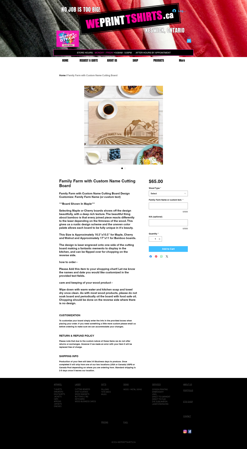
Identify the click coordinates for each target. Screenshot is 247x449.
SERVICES (156, 384)
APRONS (57, 401)
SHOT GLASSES (81, 392)
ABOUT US (187, 384)
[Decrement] (151, 238)
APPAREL (58, 384)
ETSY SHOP (188, 402)
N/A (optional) (155, 217)
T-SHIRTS (58, 389)
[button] (189, 40)
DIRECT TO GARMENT (161, 397)
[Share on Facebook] (150, 256)
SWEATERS (58, 392)
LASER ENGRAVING (160, 404)
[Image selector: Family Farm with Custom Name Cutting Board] (122, 168)
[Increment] (160, 238)
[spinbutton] (155, 238)
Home (62, 75)
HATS (56, 399)
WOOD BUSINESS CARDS (85, 401)
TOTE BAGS (106, 392)
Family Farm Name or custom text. (166, 200)
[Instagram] (185, 431)
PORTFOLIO (188, 390)
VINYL (154, 394)
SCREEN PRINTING (160, 389)
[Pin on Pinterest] (156, 256)
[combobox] (168, 193)
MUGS (103, 394)
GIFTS (103, 384)
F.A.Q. (125, 422)
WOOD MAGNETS (82, 394)
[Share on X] (167, 256)
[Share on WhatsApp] (161, 256)
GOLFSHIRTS (59, 394)
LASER (78, 384)
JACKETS (58, 397)
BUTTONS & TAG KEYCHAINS (81, 398)
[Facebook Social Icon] (189, 431)
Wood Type (155, 188)
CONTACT (187, 416)
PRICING (104, 422)
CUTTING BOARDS (82, 389)
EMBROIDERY (158, 392)
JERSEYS (58, 404)
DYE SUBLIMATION (159, 402)
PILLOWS (105, 389)
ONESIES (57, 406)
